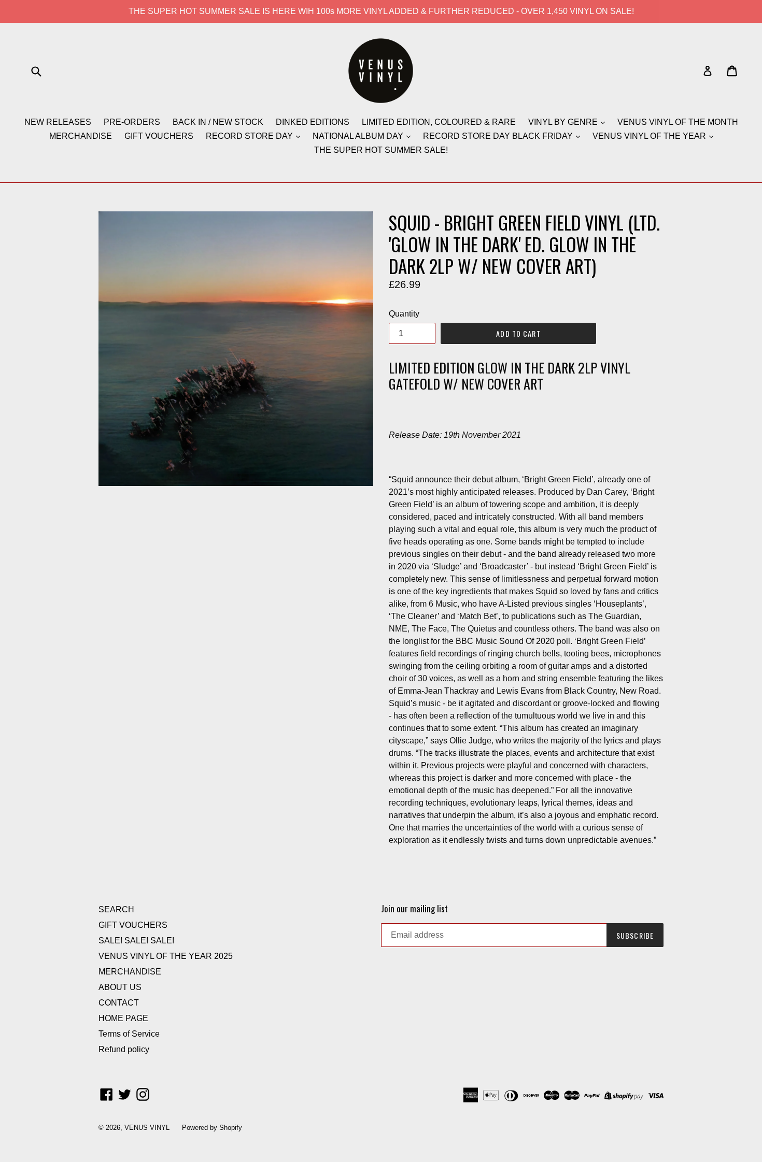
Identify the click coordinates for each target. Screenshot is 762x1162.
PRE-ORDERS (132, 122)
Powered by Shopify (212, 1127)
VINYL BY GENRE (564, 122)
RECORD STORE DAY (250, 136)
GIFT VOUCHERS (158, 136)
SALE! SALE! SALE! (136, 940)
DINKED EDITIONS (312, 122)
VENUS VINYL (147, 1127)
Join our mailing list (414, 908)
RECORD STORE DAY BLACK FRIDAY (499, 136)
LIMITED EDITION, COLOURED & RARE (439, 122)
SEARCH (116, 909)
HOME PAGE (123, 1018)
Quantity (404, 313)
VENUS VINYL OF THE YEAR (650, 136)
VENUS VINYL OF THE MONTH (677, 122)
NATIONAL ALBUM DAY (359, 136)
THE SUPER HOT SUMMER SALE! (381, 150)
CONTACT (118, 1002)
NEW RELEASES (57, 122)
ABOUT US (120, 987)
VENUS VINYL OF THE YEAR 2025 (165, 956)
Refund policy (123, 1049)
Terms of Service (129, 1033)
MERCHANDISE (80, 136)
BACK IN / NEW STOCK (218, 122)
